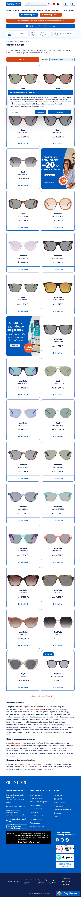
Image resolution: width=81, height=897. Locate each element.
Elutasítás (40, 112)
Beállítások (14, 112)
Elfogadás (59, 112)
